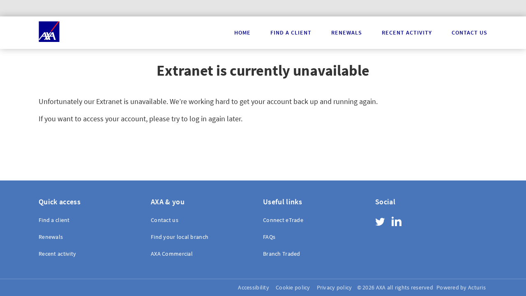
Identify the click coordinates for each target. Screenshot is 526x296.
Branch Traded (281, 253)
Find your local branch (179, 236)
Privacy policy (334, 287)
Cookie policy (293, 287)
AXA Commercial (172, 253)
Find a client (290, 32)
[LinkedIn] (396, 222)
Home (242, 32)
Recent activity (407, 32)
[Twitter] (380, 223)
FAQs (269, 236)
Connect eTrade (283, 220)
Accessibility (253, 287)
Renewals (346, 32)
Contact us (469, 32)
